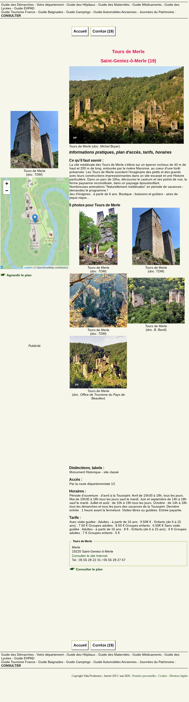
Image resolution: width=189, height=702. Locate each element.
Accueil (80, 31)
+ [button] (6, 183)
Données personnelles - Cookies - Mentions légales (160, 675)
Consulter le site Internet (89, 556)
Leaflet (28, 267)
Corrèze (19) (103, 31)
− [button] (6, 190)
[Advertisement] (34, 81)
